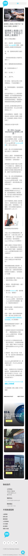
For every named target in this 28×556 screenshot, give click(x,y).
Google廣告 (12, 45)
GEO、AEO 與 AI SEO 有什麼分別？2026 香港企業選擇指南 (14, 416)
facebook (13, 291)
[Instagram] (8, 542)
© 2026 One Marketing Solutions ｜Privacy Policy (14, 554)
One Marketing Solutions (14, 383)
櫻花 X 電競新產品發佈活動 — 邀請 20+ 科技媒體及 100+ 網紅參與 (14, 442)
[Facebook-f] (4, 542)
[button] (18, 3)
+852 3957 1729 (11, 506)
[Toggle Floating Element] (23, 552)
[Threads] (12, 542)
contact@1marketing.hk (13, 500)
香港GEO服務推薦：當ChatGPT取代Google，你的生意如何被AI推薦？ (14, 468)
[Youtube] (16, 542)
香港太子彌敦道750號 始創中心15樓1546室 (11, 493)
